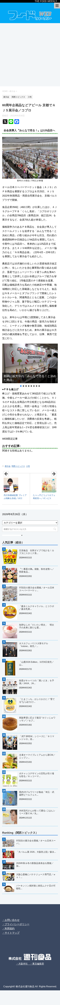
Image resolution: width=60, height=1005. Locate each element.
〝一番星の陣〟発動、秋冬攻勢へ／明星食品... (36, 570)
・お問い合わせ (11, 920)
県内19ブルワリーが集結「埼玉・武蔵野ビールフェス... (36, 793)
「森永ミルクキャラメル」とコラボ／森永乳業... (36, 607)
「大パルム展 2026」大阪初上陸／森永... (36, 852)
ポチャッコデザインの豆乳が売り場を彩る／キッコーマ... (36, 774)
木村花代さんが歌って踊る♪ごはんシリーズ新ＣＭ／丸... (37, 812)
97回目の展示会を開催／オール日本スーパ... (36, 842)
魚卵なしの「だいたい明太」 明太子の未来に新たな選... (36, 626)
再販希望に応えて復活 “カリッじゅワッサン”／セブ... (37, 719)
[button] (21, 386)
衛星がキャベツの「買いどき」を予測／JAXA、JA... (36, 682)
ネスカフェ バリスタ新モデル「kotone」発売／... (33, 644)
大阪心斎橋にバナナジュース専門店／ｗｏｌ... (35, 875)
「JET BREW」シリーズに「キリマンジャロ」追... (36, 737)
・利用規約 (8, 928)
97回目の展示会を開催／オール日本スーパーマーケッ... (36, 589)
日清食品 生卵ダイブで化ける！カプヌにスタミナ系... (36, 551)
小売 (28, 466)
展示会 (7, 466)
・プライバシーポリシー (15, 924)
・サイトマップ (11, 932)
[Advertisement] (30, 55)
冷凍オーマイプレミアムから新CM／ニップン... (37, 756)
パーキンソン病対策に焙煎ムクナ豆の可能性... (35, 887)
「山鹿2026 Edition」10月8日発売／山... (36, 663)
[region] (30, 365)
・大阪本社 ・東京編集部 (30, 963)
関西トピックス (18, 466)
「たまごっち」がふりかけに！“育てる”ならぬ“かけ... (37, 700)
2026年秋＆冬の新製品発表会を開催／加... (35, 864)
